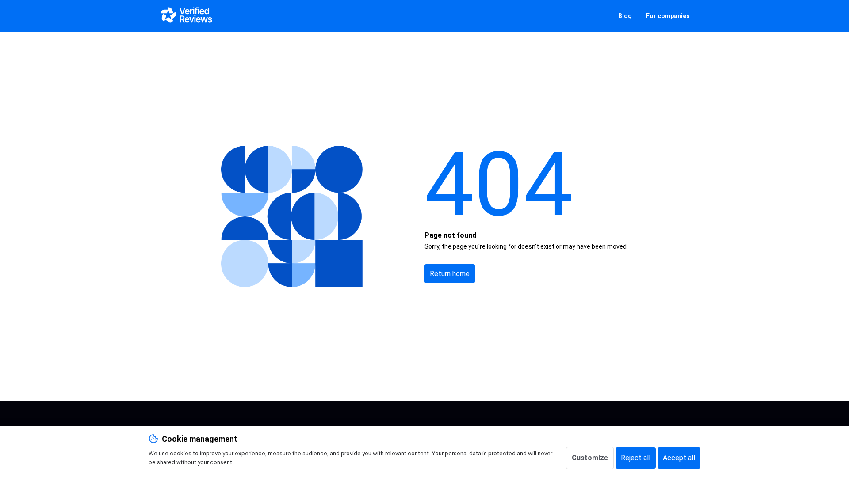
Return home (450, 273)
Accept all (679, 458)
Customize (590, 458)
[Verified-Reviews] (186, 16)
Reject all (635, 458)
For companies (668, 15)
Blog (625, 15)
